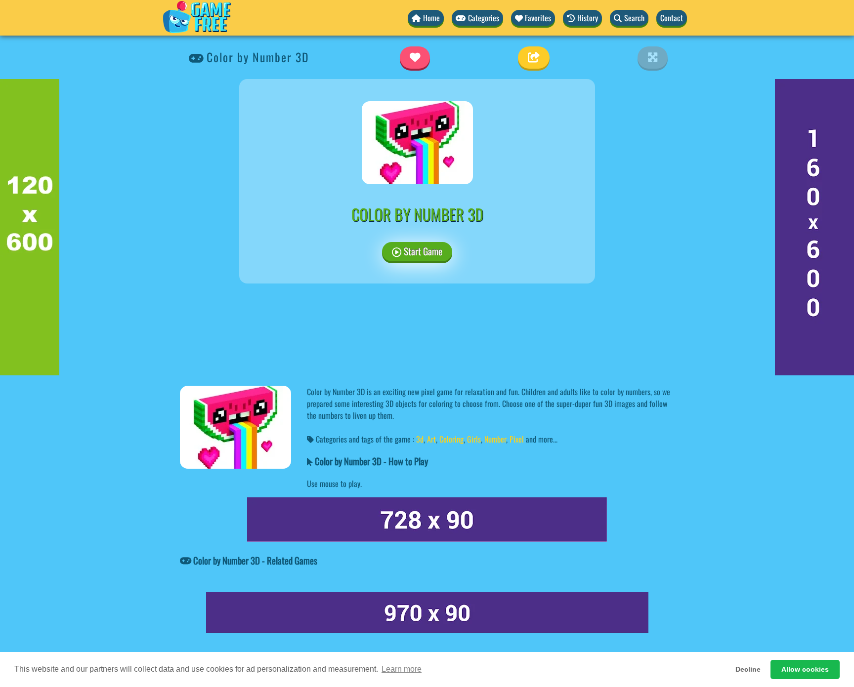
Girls (474, 439)
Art (431, 439)
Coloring (451, 439)
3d (420, 439)
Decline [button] (748, 669)
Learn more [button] (402, 669)
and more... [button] (541, 439)
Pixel (517, 439)
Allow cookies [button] (805, 669)
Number (495, 439)
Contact (671, 18)
